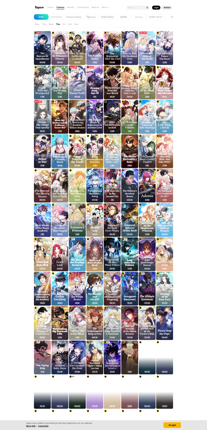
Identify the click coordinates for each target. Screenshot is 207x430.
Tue (44, 24)
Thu (58, 24)
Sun (76, 24)
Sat (70, 24)
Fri (64, 24)
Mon (37, 24)
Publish (167, 7)
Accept (172, 425)
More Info (31, 426)
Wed (51, 24)
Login (156, 7)
